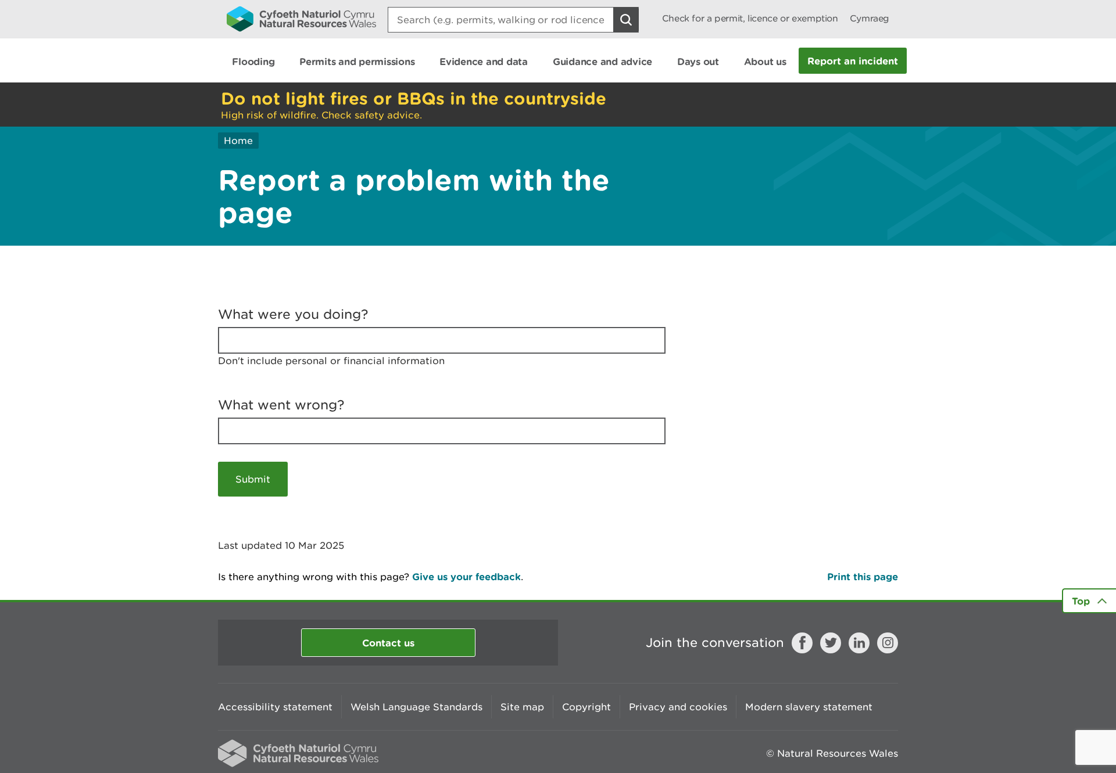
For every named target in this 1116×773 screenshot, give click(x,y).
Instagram (887, 642)
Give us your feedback (466, 576)
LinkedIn (859, 642)
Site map (522, 707)
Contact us (388, 642)
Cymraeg (869, 18)
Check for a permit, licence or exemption (750, 18)
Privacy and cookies (678, 707)
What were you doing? (293, 314)
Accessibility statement (275, 707)
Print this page (862, 576)
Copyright (586, 707)
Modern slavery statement (808, 707)
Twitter (830, 642)
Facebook (802, 642)
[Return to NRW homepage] (301, 18)
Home (238, 140)
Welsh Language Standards (416, 707)
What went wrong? (281, 405)
